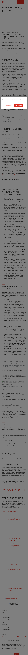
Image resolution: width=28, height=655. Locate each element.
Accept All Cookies (18, 105)
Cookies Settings (9, 105)
